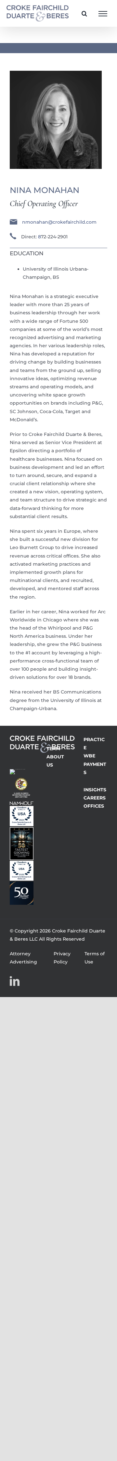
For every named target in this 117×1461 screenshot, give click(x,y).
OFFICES (94, 806)
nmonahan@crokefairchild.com (59, 222)
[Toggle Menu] (103, 13)
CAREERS (95, 798)
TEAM (53, 749)
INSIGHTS (95, 790)
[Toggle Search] (84, 13)
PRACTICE (94, 744)
